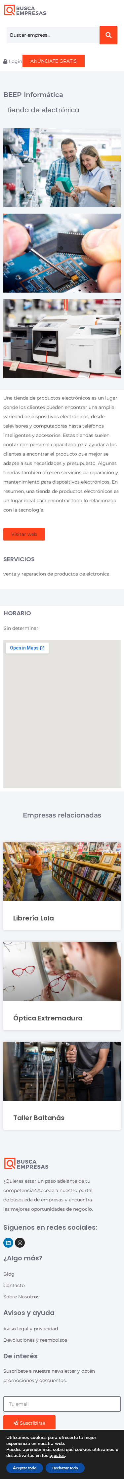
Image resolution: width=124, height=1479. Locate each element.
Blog (9, 1274)
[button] (24, 534)
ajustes (57, 1456)
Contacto (14, 1285)
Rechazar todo (65, 1468)
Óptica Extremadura (48, 1018)
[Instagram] (20, 1243)
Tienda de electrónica (42, 110)
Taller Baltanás (38, 1117)
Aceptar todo (24, 1468)
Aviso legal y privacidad (30, 1329)
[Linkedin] (8, 1243)
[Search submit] (108, 35)
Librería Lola (33, 918)
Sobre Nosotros (21, 1297)
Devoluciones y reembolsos (35, 1340)
